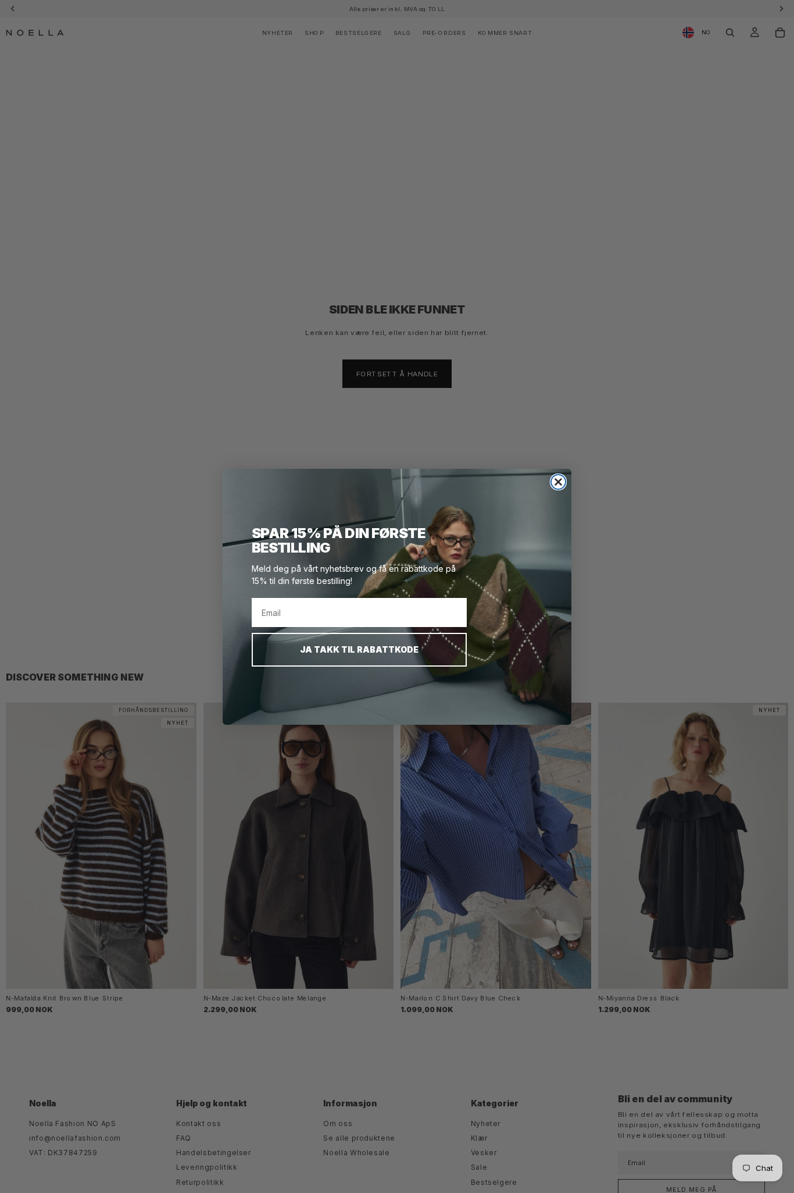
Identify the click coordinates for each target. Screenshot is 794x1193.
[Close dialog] (558, 482)
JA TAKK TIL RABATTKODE (359, 649)
